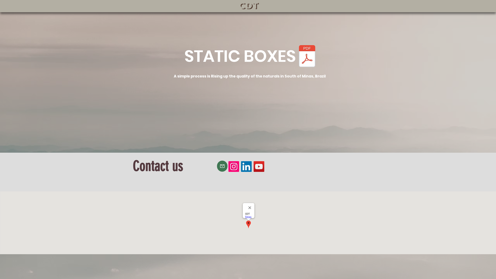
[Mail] (222, 166)
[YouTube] (259, 166)
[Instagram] (233, 166)
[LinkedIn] (246, 166)
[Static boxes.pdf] (307, 56)
